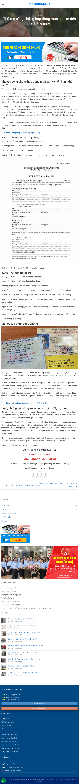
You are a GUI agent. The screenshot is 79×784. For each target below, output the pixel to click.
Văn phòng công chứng (9, 735)
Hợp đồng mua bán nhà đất (10, 745)
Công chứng (5, 505)
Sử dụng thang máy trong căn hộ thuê (21, 666)
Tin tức (39, 15)
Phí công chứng (40, 708)
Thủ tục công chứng (8, 513)
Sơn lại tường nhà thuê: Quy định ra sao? (22, 619)
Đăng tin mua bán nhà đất (10, 752)
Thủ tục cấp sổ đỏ (8, 509)
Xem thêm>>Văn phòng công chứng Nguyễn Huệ (20, 133)
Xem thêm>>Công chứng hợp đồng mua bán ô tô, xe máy (24, 403)
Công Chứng (49, 779)
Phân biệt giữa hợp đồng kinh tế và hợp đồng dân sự (22, 485)
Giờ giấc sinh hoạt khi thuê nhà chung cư (22, 673)
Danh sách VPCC (7, 725)
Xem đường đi (40, 703)
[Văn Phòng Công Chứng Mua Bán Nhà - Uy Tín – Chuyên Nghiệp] (39, 4)
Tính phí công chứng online (10, 748)
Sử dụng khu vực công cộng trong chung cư (23, 652)
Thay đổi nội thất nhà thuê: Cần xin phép (22, 626)
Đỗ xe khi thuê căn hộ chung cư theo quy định (24, 659)
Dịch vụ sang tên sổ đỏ (9, 738)
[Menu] (2, 3)
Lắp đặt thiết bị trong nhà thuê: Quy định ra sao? (25, 632)
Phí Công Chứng (7, 517)
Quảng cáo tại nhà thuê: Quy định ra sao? (22, 639)
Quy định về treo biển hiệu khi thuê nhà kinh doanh (25, 646)
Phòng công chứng (60, 779)
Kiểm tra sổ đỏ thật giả (9, 741)
